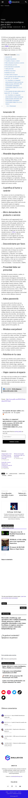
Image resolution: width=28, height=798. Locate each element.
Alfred (13, 232)
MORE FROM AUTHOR (8, 528)
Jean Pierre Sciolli (8, 729)
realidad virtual (22, 473)
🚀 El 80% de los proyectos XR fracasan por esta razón (12, 676)
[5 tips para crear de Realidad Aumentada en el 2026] (5, 533)
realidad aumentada (13, 473)
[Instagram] (12, 786)
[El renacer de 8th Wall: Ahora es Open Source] (5, 548)
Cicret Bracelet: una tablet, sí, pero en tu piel (7, 495)
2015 (7, 473)
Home (2, 5)
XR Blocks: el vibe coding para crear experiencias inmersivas (18, 541)
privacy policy (18, 431)
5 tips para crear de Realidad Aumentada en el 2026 (17, 533)
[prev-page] (2, 554)
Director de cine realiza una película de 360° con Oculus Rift (19, 455)
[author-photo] (14, 510)
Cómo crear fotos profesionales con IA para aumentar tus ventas (13, 681)
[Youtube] (20, 786)
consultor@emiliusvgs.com (16, 776)
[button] (2, 2)
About (7, 792)
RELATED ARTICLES (7, 526)
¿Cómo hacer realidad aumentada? (14, 793)
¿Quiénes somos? (13, 792)
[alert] (14, 659)
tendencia (10, 475)
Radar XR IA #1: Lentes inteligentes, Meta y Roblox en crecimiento (14, 667)
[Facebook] (7, 786)
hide (18, 54)
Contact (19, 792)
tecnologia (4, 475)
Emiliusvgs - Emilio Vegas (7, 26)
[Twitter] (16, 786)
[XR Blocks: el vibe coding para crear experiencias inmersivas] (5, 542)
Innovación (7, 5)
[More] (20, 32)
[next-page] (5, 554)
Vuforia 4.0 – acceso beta (22, 494)
